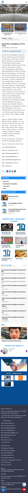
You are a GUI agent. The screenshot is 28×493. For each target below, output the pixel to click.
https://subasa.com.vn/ (6, 440)
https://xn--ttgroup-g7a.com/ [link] (10, 150)
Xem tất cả (23, 265)
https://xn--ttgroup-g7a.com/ (8, 425)
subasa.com (7, 442)
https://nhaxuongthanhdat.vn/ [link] (10, 156)
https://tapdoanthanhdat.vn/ (7, 423)
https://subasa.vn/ (5, 437)
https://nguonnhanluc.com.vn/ (8, 435)
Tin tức (10, 38)
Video (4, 188)
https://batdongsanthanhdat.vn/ (8, 428)
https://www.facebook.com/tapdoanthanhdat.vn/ (11, 489)
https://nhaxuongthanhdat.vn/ (8, 430)
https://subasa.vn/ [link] (7, 166)
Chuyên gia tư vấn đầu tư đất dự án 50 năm (11, 341)
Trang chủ (4, 38)
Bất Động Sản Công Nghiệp (10, 184)
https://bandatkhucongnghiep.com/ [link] (11, 159)
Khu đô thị (5, 181)
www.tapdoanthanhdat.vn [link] (9, 147)
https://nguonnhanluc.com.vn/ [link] (10, 162)
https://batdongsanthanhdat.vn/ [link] (10, 153)
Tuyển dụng (6, 186)
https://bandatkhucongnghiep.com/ (9, 432)
